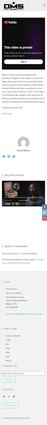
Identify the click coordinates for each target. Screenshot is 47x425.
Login (7, 340)
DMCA (8, 360)
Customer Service (12, 336)
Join (7, 344)
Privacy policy (11, 289)
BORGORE (7, 113)
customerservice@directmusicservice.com (24, 314)
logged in (17, 253)
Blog (7, 352)
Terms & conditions (13, 293)
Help (7, 356)
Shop (7, 348)
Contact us (10, 405)
